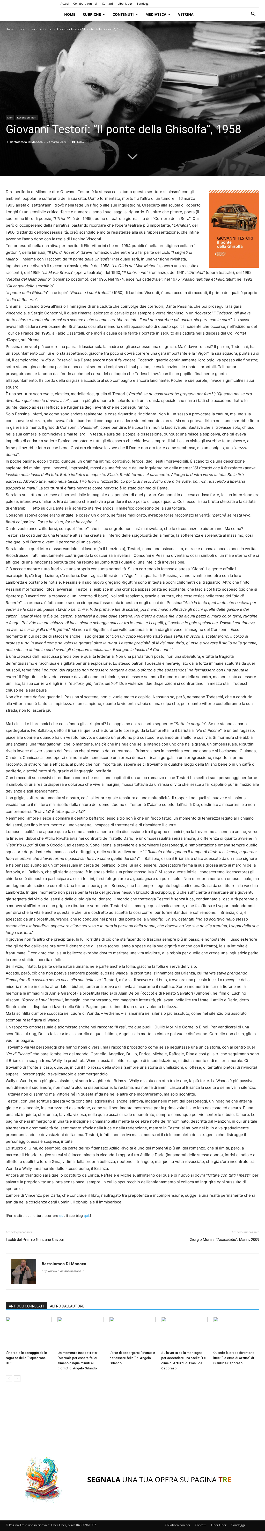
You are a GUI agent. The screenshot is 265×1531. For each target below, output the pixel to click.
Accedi (65, 3)
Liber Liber (125, 3)
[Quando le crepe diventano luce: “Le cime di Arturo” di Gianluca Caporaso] (236, 1332)
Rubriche (92, 14)
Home (69, 14)
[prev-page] (9, 1378)
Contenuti (123, 14)
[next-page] (17, 1378)
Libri (22, 29)
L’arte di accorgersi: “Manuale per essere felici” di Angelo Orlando (132, 1358)
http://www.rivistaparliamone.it (63, 1271)
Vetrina (186, 14)
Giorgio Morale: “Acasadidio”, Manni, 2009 (224, 1239)
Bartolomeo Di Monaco (26, 142)
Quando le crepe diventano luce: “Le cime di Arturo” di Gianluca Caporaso (233, 1358)
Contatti (107, 3)
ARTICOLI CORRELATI (26, 1306)
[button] (253, 14)
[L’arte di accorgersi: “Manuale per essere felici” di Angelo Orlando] (132, 1332)
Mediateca (155, 14)
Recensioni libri (41, 29)
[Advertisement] (132, 1416)
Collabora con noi (85, 3)
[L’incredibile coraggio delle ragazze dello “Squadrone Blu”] (29, 1332)
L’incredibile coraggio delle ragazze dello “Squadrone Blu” (26, 1358)
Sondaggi (143, 3)
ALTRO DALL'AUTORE (67, 1306)
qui (61, 1215)
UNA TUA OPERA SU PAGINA (159, 1479)
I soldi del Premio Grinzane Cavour (35, 1239)
